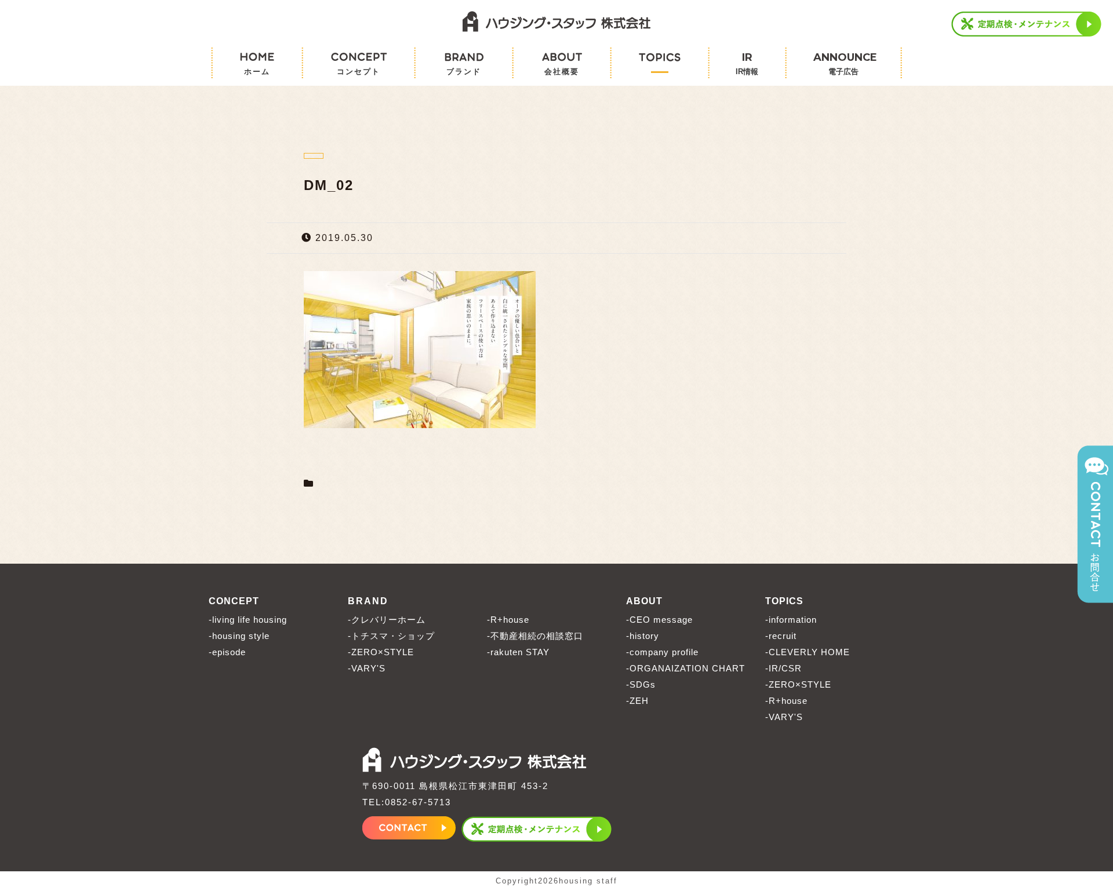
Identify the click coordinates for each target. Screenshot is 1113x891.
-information (791, 620)
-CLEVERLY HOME (807, 652)
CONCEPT (234, 601)
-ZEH (637, 701)
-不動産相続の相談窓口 (535, 636)
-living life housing (248, 620)
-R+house (508, 620)
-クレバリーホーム (386, 620)
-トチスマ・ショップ (391, 636)
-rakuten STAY (518, 652)
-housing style (239, 636)
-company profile (662, 652)
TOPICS (784, 601)
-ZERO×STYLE (381, 652)
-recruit (780, 636)
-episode (227, 652)
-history (642, 636)
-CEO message (659, 620)
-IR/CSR (783, 668)
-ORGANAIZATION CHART (685, 668)
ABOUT (644, 601)
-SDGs (641, 684)
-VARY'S (366, 668)
